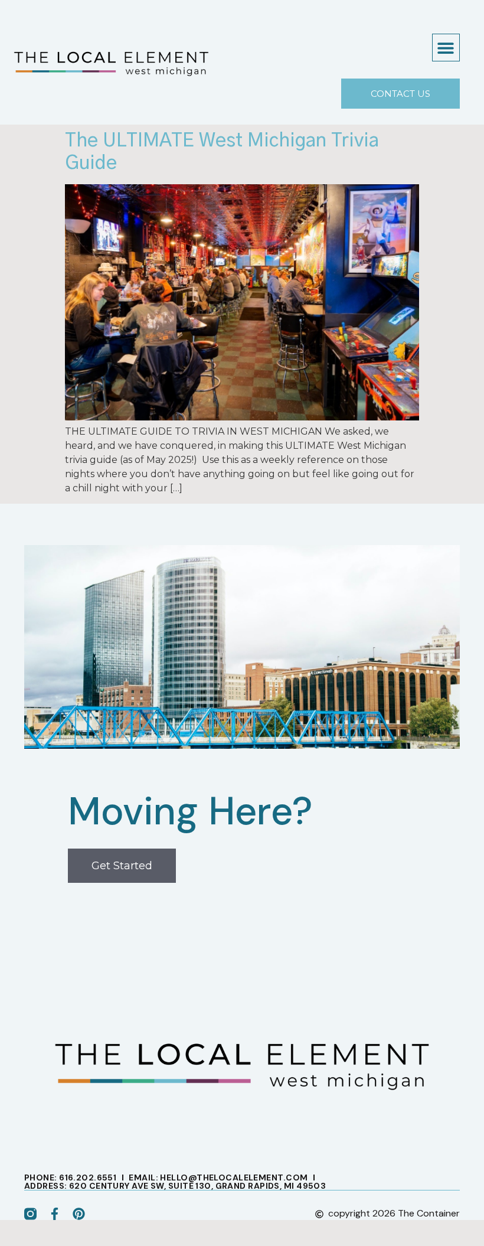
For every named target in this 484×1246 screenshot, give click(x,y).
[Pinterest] (79, 1214)
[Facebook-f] (54, 1214)
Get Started (121, 865)
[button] (446, 47)
